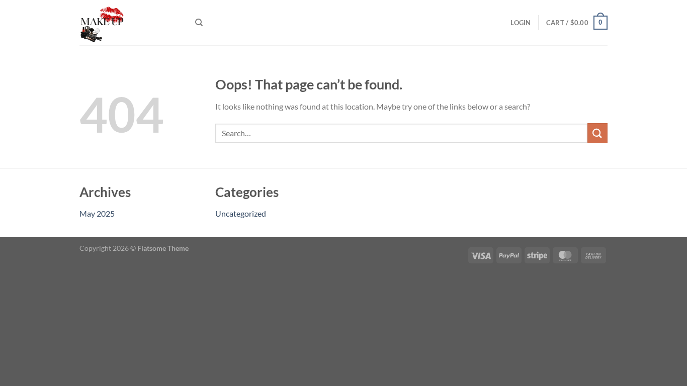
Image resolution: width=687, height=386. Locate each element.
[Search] (199, 22)
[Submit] (597, 133)
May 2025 (97, 213)
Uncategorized (240, 213)
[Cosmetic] (129, 22)
